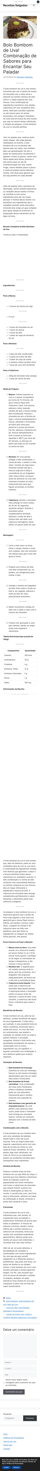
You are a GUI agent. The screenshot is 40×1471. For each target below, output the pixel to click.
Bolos (8, 1298)
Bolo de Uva (12, 1304)
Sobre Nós (7, 1445)
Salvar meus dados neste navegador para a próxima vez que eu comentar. (20, 1382)
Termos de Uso (9, 1441)
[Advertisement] (20, 256)
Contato (6, 1449)
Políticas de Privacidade (13, 1438)
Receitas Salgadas (15, 5)
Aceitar (6, 1467)
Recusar (16, 1467)
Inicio (5, 1434)
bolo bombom (12, 1301)
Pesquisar (7, 1414)
